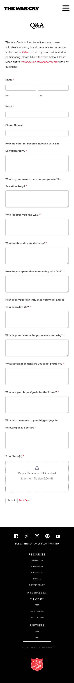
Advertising (37, 572)
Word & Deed (37, 617)
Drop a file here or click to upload (37, 473)
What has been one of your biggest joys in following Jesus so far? (31, 424)
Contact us (37, 560)
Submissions (37, 566)
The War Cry (36, 598)
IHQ (37, 631)
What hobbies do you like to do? (26, 243)
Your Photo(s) (14, 456)
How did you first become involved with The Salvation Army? (32, 147)
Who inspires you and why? (23, 214)
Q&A (25, 52)
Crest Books (37, 611)
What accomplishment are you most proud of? (34, 363)
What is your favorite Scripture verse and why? (34, 335)
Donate (37, 578)
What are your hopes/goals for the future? (32, 392)
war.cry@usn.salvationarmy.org (39, 61)
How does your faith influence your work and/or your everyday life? (34, 303)
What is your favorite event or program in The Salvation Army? (33, 183)
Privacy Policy (37, 584)
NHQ (37, 637)
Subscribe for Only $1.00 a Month (37, 543)
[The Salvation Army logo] (37, 665)
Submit (11, 500)
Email (9, 106)
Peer (37, 605)
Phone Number (14, 125)
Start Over (24, 500)
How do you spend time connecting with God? (34, 271)
